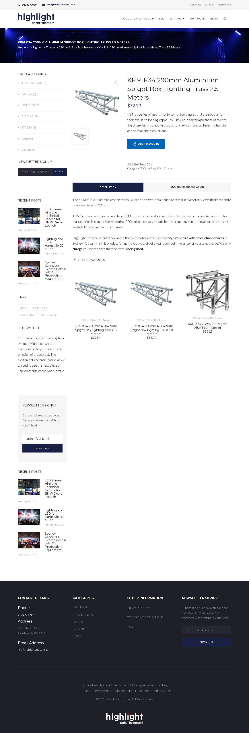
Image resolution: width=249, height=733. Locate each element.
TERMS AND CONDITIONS (145, 617)
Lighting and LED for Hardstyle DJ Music (54, 244)
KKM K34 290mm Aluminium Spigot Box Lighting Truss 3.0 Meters (152, 330)
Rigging (37, 47)
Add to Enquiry (148, 144)
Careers (209, 4)
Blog (214, 18)
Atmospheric (32, 83)
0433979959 (29, 4)
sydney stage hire (48, 314)
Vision (26, 149)
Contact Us (224, 4)
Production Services (135, 18)
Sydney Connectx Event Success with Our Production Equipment (55, 270)
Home (22, 47)
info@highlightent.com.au (61, 4)
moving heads (39, 307)
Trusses (50, 47)
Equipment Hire (170, 18)
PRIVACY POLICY (138, 607)
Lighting (28, 105)
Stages (27, 127)
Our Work (197, 18)
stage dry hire (27, 314)
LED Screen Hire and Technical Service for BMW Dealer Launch (54, 217)
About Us (195, 4)
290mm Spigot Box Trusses (76, 47)
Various (28, 138)
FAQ (130, 626)
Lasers (27, 94)
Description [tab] (108, 187)
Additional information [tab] (187, 187)
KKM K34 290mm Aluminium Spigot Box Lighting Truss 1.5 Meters (96, 330)
